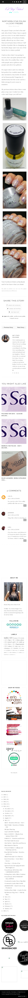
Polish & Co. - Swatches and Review (14, 838)
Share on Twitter (15, 308)
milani (10, 646)
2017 (4, 797)
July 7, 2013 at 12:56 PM (13, 529)
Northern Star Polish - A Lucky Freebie (15, 890)
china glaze (20, 640)
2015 (4, 801)
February (7, 906)
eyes (22, 638)
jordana (8, 650)
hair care (15, 650)
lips (9, 640)
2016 (4, 799)
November (8, 811)
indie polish (10, 316)
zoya (15, 638)
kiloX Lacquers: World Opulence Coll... (14, 479)
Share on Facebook (14, 305)
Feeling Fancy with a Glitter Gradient (15, 874)
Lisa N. (10, 496)
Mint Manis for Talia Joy (11, 845)
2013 (4, 806)
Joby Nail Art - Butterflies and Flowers (15, 843)
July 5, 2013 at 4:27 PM (13, 515)
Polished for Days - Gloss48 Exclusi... (12, 414)
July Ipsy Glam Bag (10, 829)
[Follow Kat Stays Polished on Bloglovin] (14, 628)
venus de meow (14, 318)
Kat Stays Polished (16, 336)
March (7, 904)
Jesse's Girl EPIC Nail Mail (12, 831)
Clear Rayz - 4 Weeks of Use (12, 863)
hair (23, 648)
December (8, 808)
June (6, 897)
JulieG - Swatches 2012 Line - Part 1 (14, 822)
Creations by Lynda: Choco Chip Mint (15, 881)
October (7, 813)
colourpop (7, 648)
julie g (22, 642)
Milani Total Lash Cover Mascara (14, 856)
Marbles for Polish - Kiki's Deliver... (11, 447)
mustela (12, 654)
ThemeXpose (14, 992)
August (7, 818)
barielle (16, 648)
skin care (18, 646)
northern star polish (20, 316)
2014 (4, 804)
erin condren (12, 652)
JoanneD (11, 512)
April (6, 901)
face (10, 644)
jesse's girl (12, 642)
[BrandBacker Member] (9, 949)
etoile (20, 652)
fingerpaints (20, 644)
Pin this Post (15, 312)
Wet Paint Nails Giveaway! (12, 841)
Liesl (9, 527)
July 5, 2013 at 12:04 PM (13, 498)
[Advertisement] (14, 673)
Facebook (21, 282)
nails (6, 638)
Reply (25, 505)
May (6, 899)
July (6, 820)
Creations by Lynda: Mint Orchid (14, 883)
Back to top (21, 996)
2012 (4, 911)
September (8, 815)
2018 (4, 794)
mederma (6, 654)
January (7, 908)
